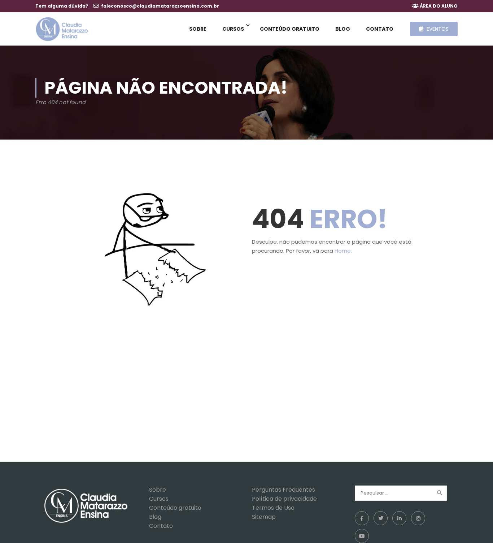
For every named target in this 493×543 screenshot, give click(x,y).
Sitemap (264, 517)
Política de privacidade (284, 499)
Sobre (197, 29)
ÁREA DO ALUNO (439, 6)
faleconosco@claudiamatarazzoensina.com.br (160, 6)
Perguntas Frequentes (283, 490)
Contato (379, 29)
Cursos (233, 29)
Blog (342, 29)
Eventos (437, 29)
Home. (343, 251)
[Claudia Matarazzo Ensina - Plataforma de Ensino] (61, 29)
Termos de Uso (273, 508)
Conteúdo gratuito (289, 29)
